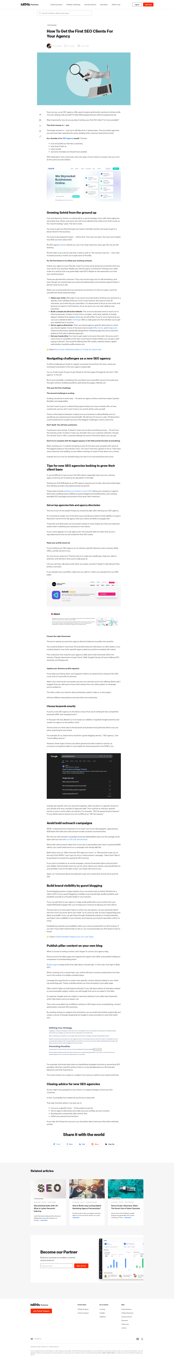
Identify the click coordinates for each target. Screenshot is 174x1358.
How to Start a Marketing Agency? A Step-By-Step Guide (77, 349)
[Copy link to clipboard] (40, 136)
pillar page (52, 964)
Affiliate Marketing (127, 1313)
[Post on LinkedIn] (40, 125)
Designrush (112, 328)
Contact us (37, 1339)
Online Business (126, 1309)
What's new (125, 1324)
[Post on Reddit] (40, 131)
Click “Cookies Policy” (109, 1353)
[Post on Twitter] (40, 115)
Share (71, 1144)
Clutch (100, 328)
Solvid (62, 245)
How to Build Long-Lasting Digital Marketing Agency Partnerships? (86, 1206)
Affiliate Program (83, 1309)
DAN (95, 328)
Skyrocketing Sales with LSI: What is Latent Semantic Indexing (46, 1208)
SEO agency (68, 138)
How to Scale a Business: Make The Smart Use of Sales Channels (125, 1206)
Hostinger (76, 320)
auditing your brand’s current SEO (78, 491)
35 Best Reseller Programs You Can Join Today (74, 937)
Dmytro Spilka (57, 46)
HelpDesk (102, 1317)
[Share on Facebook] (40, 120)
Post (83, 1144)
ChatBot (102, 1313)
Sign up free (81, 1266)
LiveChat (102, 1309)
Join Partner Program (41, 1311)
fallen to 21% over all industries (74, 839)
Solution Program (83, 1313)
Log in (137, 5)
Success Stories (126, 1317)
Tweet (58, 1144)
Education (124, 1320)
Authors (124, 1328)
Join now (148, 5)
